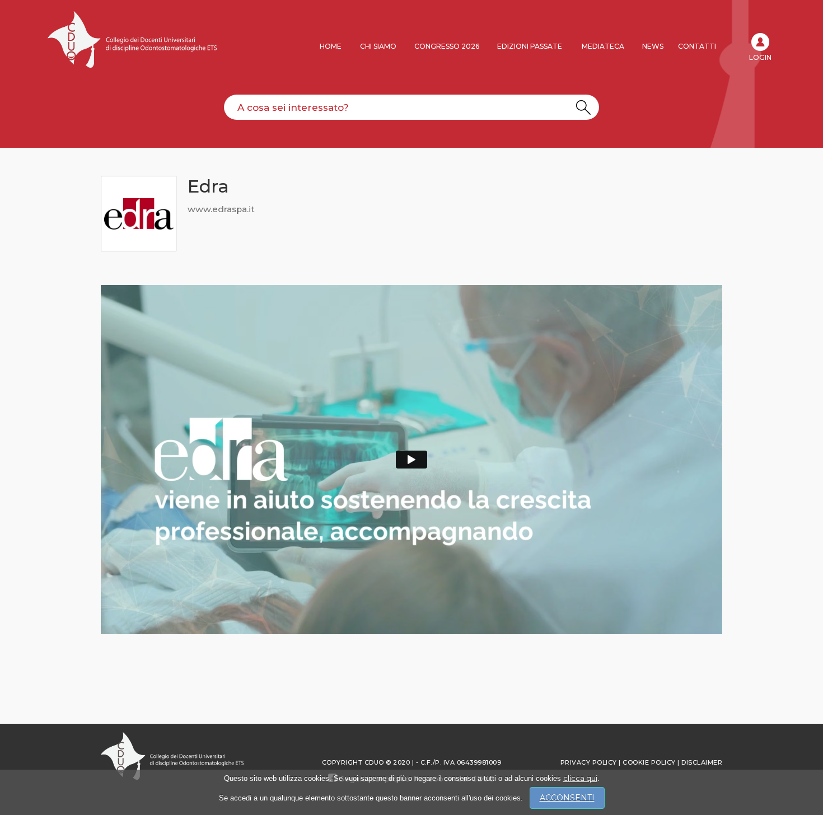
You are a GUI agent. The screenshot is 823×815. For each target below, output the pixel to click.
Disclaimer (701, 762)
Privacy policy (588, 762)
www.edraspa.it (221, 209)
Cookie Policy (649, 762)
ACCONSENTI (567, 798)
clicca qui (580, 778)
